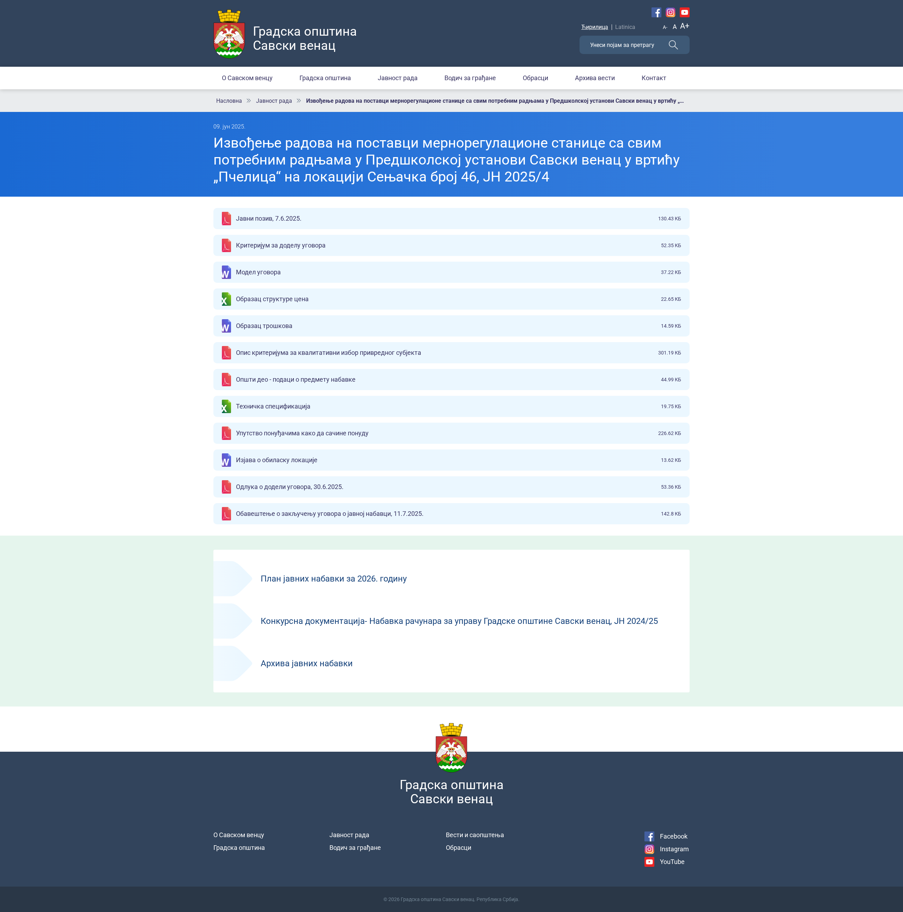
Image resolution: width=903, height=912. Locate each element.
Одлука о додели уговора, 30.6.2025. (458, 486)
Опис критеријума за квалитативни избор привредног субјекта (458, 352)
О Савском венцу (247, 78)
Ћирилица (594, 27)
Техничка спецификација (458, 406)
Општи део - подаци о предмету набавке (458, 379)
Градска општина (325, 78)
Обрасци (535, 78)
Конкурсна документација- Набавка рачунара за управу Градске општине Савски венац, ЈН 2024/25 (451, 621)
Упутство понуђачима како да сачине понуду (458, 433)
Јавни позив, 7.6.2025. (458, 218)
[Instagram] (670, 12)
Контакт (654, 78)
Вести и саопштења (475, 835)
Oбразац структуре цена (458, 299)
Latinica (625, 27)
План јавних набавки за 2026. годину (451, 578)
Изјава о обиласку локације (458, 460)
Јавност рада (398, 78)
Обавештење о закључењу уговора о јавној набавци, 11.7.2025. (458, 513)
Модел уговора (458, 272)
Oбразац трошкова (458, 325)
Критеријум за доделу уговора (458, 245)
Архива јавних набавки (451, 663)
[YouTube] (685, 12)
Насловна (229, 100)
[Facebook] (656, 12)
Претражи (673, 44)
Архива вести (595, 78)
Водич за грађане (470, 78)
